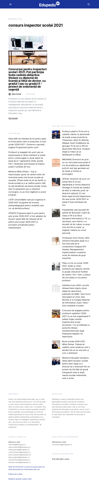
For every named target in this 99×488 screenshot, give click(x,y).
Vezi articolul (13, 118)
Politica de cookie (15, 474)
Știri (13, 40)
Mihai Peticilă (16, 94)
